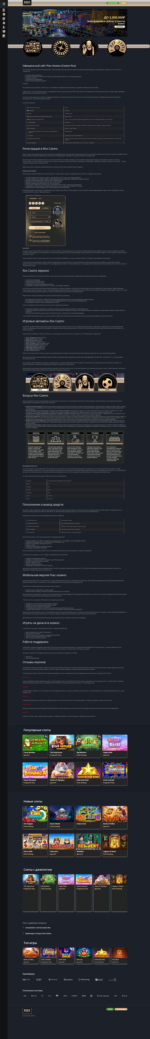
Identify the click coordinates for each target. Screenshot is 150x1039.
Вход (123, 3)
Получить (119, 26)
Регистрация (112, 3)
